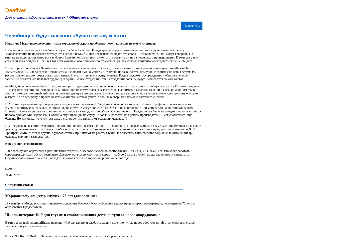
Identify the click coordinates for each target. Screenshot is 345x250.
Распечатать (191, 25)
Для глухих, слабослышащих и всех (35, 17)
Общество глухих (83, 17)
